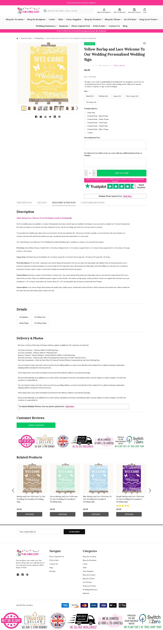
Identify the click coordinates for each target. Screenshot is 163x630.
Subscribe (74, 532)
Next (77, 108)
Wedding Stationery (46, 26)
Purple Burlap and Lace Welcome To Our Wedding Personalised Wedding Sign (130, 499)
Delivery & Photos (63, 202)
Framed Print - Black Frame (97, 116)
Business (63, 26)
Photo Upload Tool (81, 26)
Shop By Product (92, 19)
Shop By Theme (112, 19)
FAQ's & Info (99, 26)
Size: (86, 91)
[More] (24, 19)
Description (24, 202)
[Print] (45, 117)
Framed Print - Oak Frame (97, 123)
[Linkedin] (55, 117)
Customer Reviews (92, 202)
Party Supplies (73, 19)
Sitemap (52, 571)
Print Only (91, 113)
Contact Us (114, 26)
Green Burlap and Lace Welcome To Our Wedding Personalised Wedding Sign (64, 499)
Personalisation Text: (92, 138)
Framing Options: (91, 109)
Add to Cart (122, 173)
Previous (18, 108)
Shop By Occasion (15, 19)
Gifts (60, 19)
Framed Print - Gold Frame (97, 126)
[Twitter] (50, 117)
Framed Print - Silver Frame (97, 129)
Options (29, 514)
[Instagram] (23, 575)
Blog (125, 26)
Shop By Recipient (36, 19)
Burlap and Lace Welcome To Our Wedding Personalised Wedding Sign (31, 499)
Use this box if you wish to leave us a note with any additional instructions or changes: (113, 154)
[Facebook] (36, 117)
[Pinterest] (59, 117)
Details (42, 202)
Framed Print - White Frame (98, 119)
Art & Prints (130, 19)
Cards (51, 19)
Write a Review (119, 65)
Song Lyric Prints (148, 19)
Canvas (90, 133)
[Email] (41, 117)
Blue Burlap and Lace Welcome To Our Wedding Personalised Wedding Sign (97, 499)
